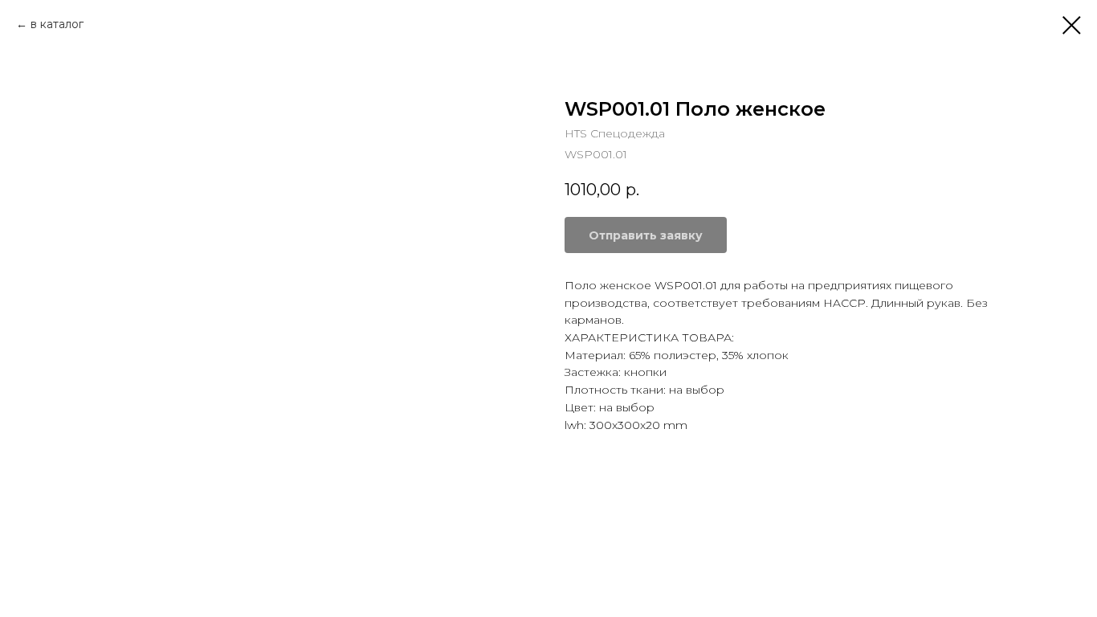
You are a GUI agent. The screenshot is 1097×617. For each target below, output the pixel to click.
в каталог (57, 24)
